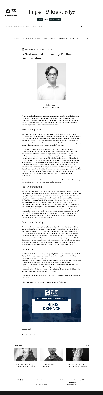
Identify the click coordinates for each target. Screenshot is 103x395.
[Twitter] (81, 26)
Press (72, 38)
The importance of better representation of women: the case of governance (77, 365)
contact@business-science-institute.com (41, 380)
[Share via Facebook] (22, 334)
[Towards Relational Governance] (51, 354)
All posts (16, 38)
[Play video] (51, 305)
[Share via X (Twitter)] (26, 334)
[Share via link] (34, 334)
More (78, 38)
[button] (87, 38)
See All (87, 345)
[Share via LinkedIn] (30, 334)
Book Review (63, 38)
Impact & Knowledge (51, 11)
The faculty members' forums (31, 38)
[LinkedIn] (86, 26)
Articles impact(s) (49, 38)
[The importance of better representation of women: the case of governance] (77, 354)
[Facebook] (84, 26)
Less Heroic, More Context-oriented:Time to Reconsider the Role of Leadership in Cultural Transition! (25, 365)
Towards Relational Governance (48, 365)
